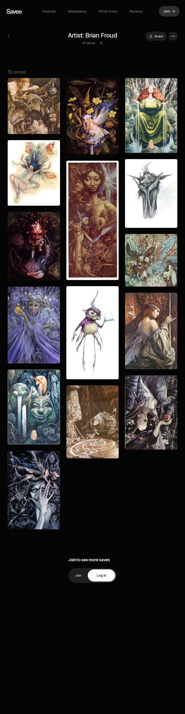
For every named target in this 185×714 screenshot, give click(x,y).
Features (49, 11)
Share (159, 36)
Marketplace (77, 11)
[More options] (173, 36)
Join (78, 575)
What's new (108, 11)
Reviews (136, 11)
